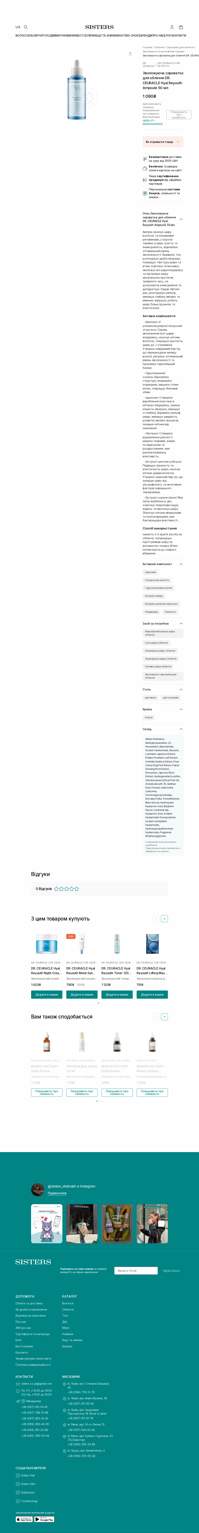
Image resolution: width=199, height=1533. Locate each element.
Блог (19, 1340)
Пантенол (170, 611)
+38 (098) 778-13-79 (81, 1392)
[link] (180, 27)
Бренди (67, 1346)
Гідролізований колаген (158, 587)
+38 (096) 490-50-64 (35, 1435)
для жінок (150, 697)
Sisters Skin (28, 1484)
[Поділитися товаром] (130, 54)
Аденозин (150, 572)
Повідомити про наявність (179, 114)
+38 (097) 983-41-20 (34, 1418)
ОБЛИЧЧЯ (36, 35)
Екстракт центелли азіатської (161, 603)
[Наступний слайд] (164, 918)
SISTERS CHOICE (130, 35)
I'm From (71, 1060)
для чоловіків (170, 697)
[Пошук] (25, 27)
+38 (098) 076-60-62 (81, 1456)
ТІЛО (46, 35)
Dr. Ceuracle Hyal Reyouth (169, 64)
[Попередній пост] (38, 1224)
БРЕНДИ (146, 35)
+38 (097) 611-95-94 (81, 1403)
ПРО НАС (158, 35)
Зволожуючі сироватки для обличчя (160, 676)
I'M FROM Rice (87, 1060)
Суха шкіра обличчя (156, 642)
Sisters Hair (28, 1475)
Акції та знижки (72, 1340)
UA (18, 27)
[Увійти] (172, 27)
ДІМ (52, 35)
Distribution (28, 1492)
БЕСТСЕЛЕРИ (86, 35)
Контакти (22, 1352)
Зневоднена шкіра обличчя (160, 658)
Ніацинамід (151, 611)
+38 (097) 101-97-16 (80, 1418)
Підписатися (57, 1193)
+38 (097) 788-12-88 (34, 1412)
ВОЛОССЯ (22, 35)
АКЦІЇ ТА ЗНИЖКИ (106, 35)
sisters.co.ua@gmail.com (36, 1383)
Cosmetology (29, 1501)
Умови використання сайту (33, 1358)
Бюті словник (24, 1346)
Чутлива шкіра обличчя (158, 666)
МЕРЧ (59, 35)
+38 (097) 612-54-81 (34, 1407)
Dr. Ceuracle (149, 64)
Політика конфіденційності (33, 1364)
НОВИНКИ (70, 35)
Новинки (67, 1334)
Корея (148, 717)
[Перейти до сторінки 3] (102, 1101)
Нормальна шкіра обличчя (160, 650)
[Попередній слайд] (155, 918)
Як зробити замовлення (31, 1309)
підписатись (171, 1271)
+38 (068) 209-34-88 (81, 1444)
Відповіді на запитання (31, 1315)
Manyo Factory (41, 1060)
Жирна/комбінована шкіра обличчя (160, 633)
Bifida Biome (58, 1060)
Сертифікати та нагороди (33, 1334)
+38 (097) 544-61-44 (81, 1430)
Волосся (67, 1303)
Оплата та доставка (29, 1303)
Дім (64, 1321)
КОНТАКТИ (178, 35)
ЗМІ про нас (23, 1327)
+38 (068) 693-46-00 (35, 1424)
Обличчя (68, 1309)
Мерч (65, 1327)
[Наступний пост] (161, 1224)
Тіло (65, 1315)
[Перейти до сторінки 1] (98, 1003)
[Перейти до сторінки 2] (100, 1003)
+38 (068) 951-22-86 (34, 1430)
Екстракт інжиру (154, 595)
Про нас (21, 1321)
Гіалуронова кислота (157, 580)
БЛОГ (167, 35)
